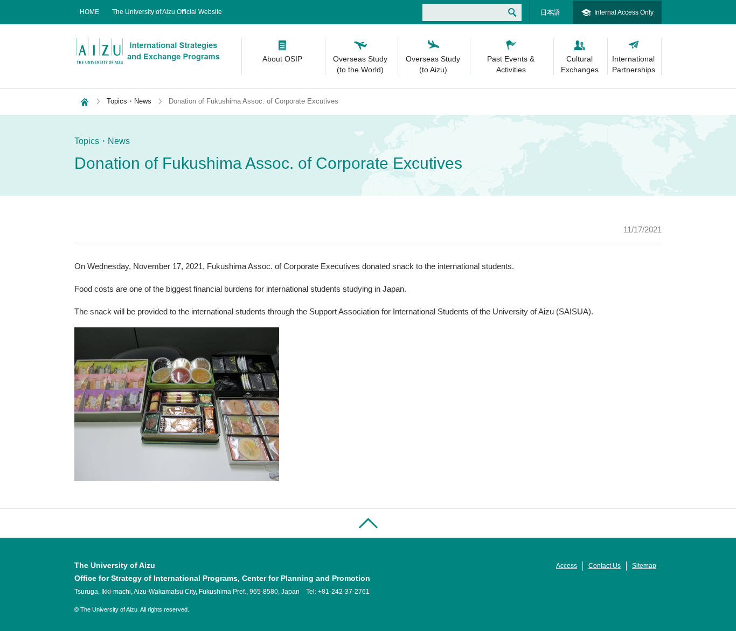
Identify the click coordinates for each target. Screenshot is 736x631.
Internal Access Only (624, 12)
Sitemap (644, 566)
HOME (89, 12)
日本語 (550, 12)
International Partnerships (633, 64)
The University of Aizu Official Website (167, 12)
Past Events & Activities (510, 64)
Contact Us (604, 566)
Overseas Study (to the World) (360, 64)
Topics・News (129, 101)
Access (566, 566)
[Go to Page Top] (368, 523)
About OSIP (282, 58)
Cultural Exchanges (580, 64)
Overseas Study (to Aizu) (433, 64)
